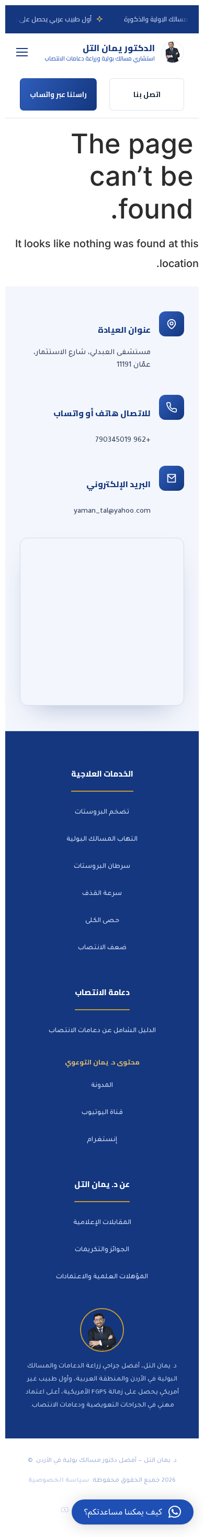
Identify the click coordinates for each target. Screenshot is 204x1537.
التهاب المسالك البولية (102, 839)
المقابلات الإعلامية (102, 1223)
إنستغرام (102, 1140)
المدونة (102, 1086)
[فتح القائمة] (22, 52)
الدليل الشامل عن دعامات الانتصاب (102, 1031)
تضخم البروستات (102, 812)
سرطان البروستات (102, 866)
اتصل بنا (147, 94)
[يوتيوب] (64, 1509)
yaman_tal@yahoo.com (112, 511)
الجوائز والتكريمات (102, 1250)
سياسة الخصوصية (58, 1481)
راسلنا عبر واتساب (58, 94)
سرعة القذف (102, 894)
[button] (133, 1511)
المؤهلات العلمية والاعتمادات (102, 1277)
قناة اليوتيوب (102, 1113)
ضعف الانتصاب (102, 948)
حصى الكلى (102, 921)
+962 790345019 (123, 440)
